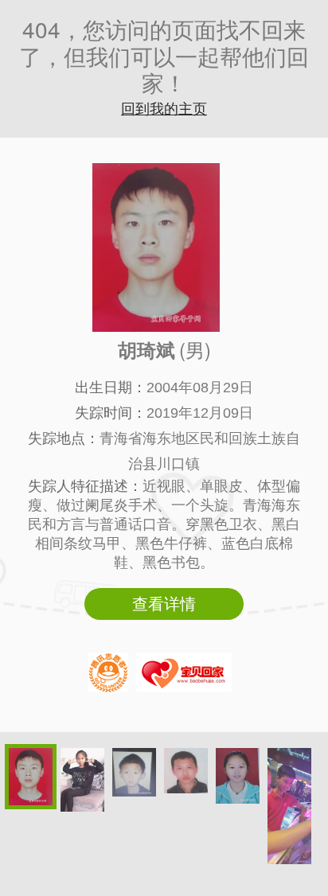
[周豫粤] (289, 806)
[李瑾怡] (82, 780)
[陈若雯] (238, 776)
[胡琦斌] (31, 777)
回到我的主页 (164, 109)
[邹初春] (134, 772)
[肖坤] (186, 770)
